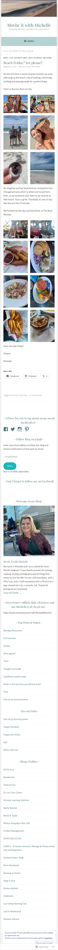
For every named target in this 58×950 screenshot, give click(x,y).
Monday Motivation (12, 630)
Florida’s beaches (19, 395)
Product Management (13, 831)
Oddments (8, 896)
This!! (5, 661)
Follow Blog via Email (29, 439)
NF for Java (8, 769)
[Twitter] (13, 429)
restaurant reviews (40, 57)
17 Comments (35, 395)
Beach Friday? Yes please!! (22, 62)
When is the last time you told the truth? (22, 684)
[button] (15, 104)
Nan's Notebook (11, 865)
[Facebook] (6, 429)
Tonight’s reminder (12, 669)
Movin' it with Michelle (29, 25)
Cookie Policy (48, 938)
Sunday (6, 646)
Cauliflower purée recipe (14, 676)
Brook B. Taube (10, 815)
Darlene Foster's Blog (13, 858)
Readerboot (9, 777)
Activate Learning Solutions (16, 800)
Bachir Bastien (10, 808)
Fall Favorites (9, 638)
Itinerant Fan (9, 785)
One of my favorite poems (15, 699)
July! (5, 742)
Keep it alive (9, 881)
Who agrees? (9, 653)
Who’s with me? (10, 750)
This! (5, 692)
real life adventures (15, 57)
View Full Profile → (12, 593)
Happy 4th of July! (11, 735)
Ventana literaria (11, 919)
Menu (31, 41)
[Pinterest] (27, 429)
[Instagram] (20, 429)
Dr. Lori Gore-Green (12, 792)
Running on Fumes (11, 873)
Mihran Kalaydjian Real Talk (16, 823)
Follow (10, 466)
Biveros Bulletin (10, 888)
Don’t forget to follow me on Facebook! (30, 481)
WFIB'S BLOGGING (12, 838)
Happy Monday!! (11, 727)
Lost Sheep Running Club (15, 904)
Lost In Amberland (12, 911)
